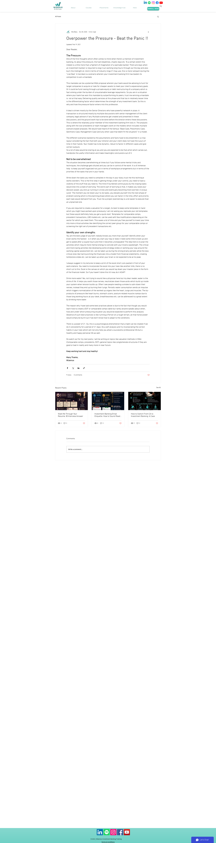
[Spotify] (149, 3)
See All (158, 388)
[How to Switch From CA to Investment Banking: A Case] (144, 401)
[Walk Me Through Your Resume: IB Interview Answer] (71, 401)
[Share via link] (84, 368)
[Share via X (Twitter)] (73, 368)
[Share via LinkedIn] (78, 368)
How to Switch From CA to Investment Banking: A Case (143, 415)
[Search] (160, 6)
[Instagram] (153, 3)
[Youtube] (161, 3)
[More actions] (148, 32)
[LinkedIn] (100, 832)
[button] (158, 16)
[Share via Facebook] (67, 368)
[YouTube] (127, 832)
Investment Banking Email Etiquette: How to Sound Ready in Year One (107, 415)
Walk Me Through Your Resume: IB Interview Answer (70, 415)
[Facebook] (157, 3)
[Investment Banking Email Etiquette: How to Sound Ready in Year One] (108, 401)
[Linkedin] (145, 3)
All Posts (58, 16)
